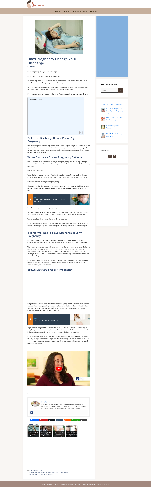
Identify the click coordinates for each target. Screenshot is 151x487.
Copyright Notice (66, 484)
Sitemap (106, 484)
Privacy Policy (76, 484)
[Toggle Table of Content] (80, 132)
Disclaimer (100, 484)
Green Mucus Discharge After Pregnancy (41, 474)
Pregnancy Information (36, 470)
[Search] (120, 90)
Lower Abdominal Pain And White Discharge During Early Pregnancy (49, 472)
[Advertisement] (55, 116)
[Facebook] (31, 412)
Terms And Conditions (88, 484)
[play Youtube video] (58, 368)
